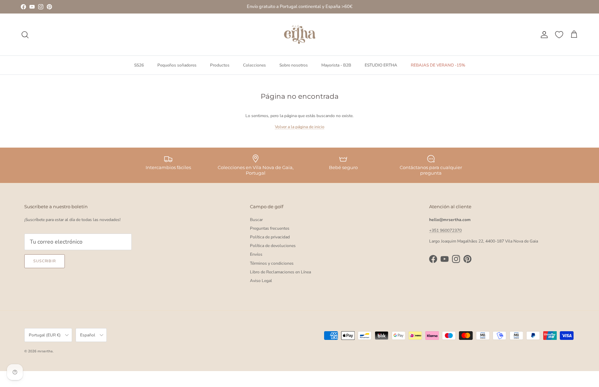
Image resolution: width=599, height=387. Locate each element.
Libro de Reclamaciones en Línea (280, 272)
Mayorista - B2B (336, 65)
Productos (219, 65)
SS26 (139, 65)
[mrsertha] (300, 34)
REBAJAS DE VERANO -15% (438, 65)
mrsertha (45, 351)
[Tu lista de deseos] (559, 34)
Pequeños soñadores (177, 65)
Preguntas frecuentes (269, 228)
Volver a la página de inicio (299, 127)
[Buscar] (25, 34)
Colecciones (254, 65)
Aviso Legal (261, 280)
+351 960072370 (445, 230)
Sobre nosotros (293, 65)
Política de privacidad (270, 237)
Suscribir (44, 261)
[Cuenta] (542, 34)
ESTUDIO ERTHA (381, 65)
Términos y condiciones (272, 263)
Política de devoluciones (273, 245)
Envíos (256, 254)
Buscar (256, 219)
